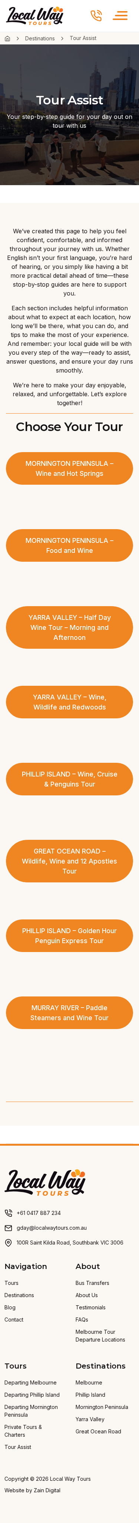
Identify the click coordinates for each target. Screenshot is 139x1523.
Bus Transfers (92, 1283)
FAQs (82, 1319)
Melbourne (89, 1382)
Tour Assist (17, 1447)
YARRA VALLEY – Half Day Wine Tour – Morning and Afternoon (70, 627)
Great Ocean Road (98, 1431)
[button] (120, 16)
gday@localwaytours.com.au (52, 1228)
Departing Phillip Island (32, 1395)
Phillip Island (90, 1395)
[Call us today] (96, 16)
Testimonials (91, 1307)
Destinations (40, 38)
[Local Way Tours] (45, 1182)
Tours (11, 1283)
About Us (87, 1295)
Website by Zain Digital (32, 1490)
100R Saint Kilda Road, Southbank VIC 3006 (70, 1242)
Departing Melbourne (30, 1382)
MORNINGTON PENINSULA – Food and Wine (69, 545)
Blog (10, 1307)
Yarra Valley (90, 1419)
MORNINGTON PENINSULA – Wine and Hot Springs (69, 468)
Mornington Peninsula (102, 1407)
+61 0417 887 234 (39, 1213)
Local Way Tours (70, 1479)
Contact (13, 1319)
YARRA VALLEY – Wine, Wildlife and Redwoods (69, 702)
